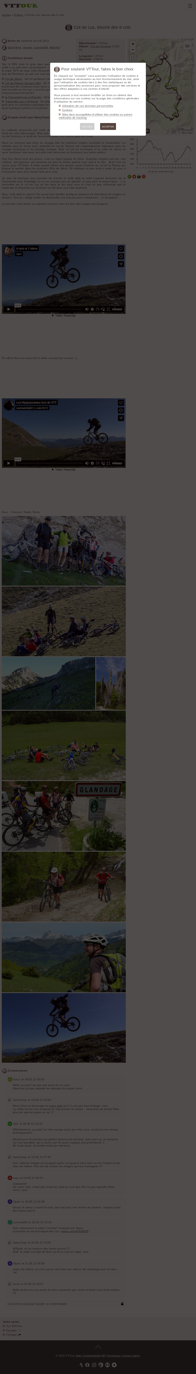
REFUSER (87, 127)
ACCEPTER (108, 127)
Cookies (67, 110)
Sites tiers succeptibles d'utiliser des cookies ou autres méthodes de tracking (95, 116)
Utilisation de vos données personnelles (87, 105)
